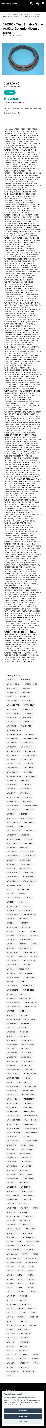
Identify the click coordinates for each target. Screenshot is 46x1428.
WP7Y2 (24, 1254)
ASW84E (22, 982)
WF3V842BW (24, 1225)
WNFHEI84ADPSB (13, 1250)
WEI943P (34, 1359)
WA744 (31, 1283)
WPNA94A (29, 734)
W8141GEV (23, 919)
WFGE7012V (22, 1329)
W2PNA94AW (30, 751)
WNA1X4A (11, 697)
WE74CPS (24, 923)
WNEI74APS (11, 1049)
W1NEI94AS (11, 747)
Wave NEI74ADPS (31, 1120)
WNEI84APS (11, 1145)
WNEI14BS (24, 1032)
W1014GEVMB (12, 1371)
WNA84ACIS (30, 1229)
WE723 (20, 1275)
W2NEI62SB (11, 1162)
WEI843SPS (22, 1359)
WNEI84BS (25, 1023)
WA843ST (10, 1363)
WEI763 (20, 1283)
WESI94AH (28, 713)
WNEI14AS (28, 722)
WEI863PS (22, 902)
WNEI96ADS (26, 701)
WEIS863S (10, 944)
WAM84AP (28, 1216)
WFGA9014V (11, 1338)
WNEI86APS (11, 1057)
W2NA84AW (25, 680)
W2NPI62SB (26, 1158)
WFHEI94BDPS (12, 990)
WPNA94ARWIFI (27, 743)
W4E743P (22, 1300)
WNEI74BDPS (28, 1061)
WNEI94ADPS (29, 822)
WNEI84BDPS (26, 1057)
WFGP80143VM (12, 1103)
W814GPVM (26, 1166)
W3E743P (10, 1325)
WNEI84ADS (26, 1065)
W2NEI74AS (23, 1367)
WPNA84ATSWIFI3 (14, 1262)
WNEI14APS (25, 1049)
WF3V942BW (29, 705)
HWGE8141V (29, 977)
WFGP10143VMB (13, 1116)
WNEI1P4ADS (12, 688)
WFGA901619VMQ (31, 1128)
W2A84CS (10, 948)
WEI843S (22, 894)
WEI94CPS (11, 940)
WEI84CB (10, 919)
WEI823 (31, 1279)
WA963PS (10, 1346)
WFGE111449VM (13, 1141)
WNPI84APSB (12, 1233)
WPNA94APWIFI (13, 738)
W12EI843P (24, 1346)
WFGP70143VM (27, 1091)
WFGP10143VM (12, 1099)
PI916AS (10, 826)
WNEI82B (22, 1028)
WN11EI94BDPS (13, 822)
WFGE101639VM (31, 684)
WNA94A (26, 692)
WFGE (9, 1376)
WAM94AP (24, 697)
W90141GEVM (12, 986)
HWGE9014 (11, 923)
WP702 (9, 969)
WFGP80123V (29, 1099)
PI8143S (23, 944)
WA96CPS (27, 906)
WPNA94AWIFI (26, 747)
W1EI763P (25, 1304)
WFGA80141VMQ (13, 898)
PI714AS (10, 1082)
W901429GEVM (31, 1132)
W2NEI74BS (23, 1082)
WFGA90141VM (25, 948)
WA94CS (23, 935)
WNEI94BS (23, 814)
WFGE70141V (12, 927)
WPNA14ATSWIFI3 (14, 734)
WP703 (21, 1267)
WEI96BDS (24, 994)
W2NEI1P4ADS (29, 755)
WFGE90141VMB (26, 973)
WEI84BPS (11, 973)
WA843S (10, 1350)
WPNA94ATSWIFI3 (14, 730)
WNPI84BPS (11, 1040)
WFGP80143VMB (31, 1116)
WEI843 (10, 1283)
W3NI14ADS (11, 717)
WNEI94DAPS (12, 701)
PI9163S (29, 885)
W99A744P (11, 1321)
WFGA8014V (25, 1334)
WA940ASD (11, 759)
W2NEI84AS (11, 1187)
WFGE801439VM (13, 1086)
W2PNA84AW (12, 1254)
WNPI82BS (23, 1011)
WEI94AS (10, 814)
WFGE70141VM (23, 889)
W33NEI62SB (12, 1166)
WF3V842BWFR (31, 1262)
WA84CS (10, 931)
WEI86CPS (35, 935)
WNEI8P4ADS (29, 1195)
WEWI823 (28, 898)
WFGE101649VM (31, 1141)
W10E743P (11, 1296)
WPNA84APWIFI (33, 1241)
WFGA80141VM (12, 906)
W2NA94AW (11, 680)
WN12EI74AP (27, 1107)
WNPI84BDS (11, 1065)
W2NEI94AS (11, 835)
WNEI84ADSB (12, 1237)
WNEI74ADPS (12, 1107)
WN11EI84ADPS (13, 1195)
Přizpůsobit (23, 1422)
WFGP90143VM (28, 1095)
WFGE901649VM (31, 805)
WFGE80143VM (28, 1111)
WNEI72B (10, 1028)
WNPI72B (10, 1011)
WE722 (35, 1208)
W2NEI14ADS (26, 726)
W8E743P (23, 1296)
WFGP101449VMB (13, 1229)
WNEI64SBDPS (12, 1061)
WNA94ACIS (11, 726)
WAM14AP (26, 688)
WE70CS (34, 956)
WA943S (10, 894)
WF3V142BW (26, 709)
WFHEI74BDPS (28, 990)
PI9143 (35, 1355)
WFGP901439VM (13, 797)
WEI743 (10, 1279)
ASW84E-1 (29, 1250)
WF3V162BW (12, 709)
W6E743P (23, 1321)
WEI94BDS (11, 998)
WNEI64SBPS (12, 1044)
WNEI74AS (26, 1137)
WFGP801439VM (13, 1216)
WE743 (20, 1279)
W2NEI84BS (11, 1023)
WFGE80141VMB (13, 977)
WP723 (30, 1271)
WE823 (9, 889)
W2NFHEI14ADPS (30, 738)
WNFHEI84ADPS (13, 1070)
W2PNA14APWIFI (13, 751)
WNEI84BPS (26, 1053)
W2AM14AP (11, 743)
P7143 (36, 1363)
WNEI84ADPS (12, 1111)
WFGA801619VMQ (14, 1132)
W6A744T (10, 1313)
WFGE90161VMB (13, 1007)
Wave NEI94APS (13, 705)
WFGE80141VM (25, 940)
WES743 (10, 1317)
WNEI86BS (11, 1015)
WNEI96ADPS (12, 1053)
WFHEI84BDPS (25, 998)
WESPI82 (24, 1338)
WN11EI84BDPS (30, 1074)
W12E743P (32, 1292)
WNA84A (24, 1208)
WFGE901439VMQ (13, 831)
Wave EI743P (12, 1304)
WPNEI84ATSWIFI (13, 1258)
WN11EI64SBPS (28, 1044)
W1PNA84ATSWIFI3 (14, 1241)
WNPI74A (10, 1204)
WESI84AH (11, 1225)
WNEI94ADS (29, 810)
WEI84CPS (26, 927)
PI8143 (9, 1359)
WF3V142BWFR (12, 755)
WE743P (10, 1267)
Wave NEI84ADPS (13, 1120)
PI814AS (27, 1078)
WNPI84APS (11, 1191)
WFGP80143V (12, 1095)
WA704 (31, 1267)
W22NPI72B (26, 1199)
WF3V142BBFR (28, 1371)
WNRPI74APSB (30, 1258)
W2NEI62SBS (12, 1137)
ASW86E (10, 982)
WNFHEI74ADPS (13, 1078)
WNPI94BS (22, 826)
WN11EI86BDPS (13, 1074)
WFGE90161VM (30, 1007)
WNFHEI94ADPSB (26, 1246)
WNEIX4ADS (11, 1208)
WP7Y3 (20, 1271)
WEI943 (22, 1325)
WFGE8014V (11, 1334)
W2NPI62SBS (30, 1019)
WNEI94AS (27, 801)
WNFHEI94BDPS (27, 818)
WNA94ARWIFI (12, 692)
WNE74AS (23, 1204)
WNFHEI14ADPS (13, 713)
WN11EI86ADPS (27, 1191)
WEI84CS (10, 902)
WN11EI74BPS (26, 1040)
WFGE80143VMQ (13, 1128)
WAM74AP (11, 1220)
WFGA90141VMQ (13, 1019)
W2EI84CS (34, 944)
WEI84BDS (11, 994)
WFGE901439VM (13, 684)
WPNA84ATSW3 (28, 1237)
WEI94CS (22, 931)
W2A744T (31, 1308)
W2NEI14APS (26, 717)
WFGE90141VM (23, 969)
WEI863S (10, 1367)
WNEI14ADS (28, 1070)
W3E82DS (22, 956)
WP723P (21, 1317)
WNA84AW (24, 1212)
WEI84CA (10, 910)
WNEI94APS (11, 818)
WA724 (9, 1271)
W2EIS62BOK (25, 1220)
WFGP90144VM (12, 1124)
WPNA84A (11, 1246)
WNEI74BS (11, 1032)
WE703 (9, 1275)
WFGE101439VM (13, 810)
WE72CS (10, 956)
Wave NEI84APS (27, 1149)
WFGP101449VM (13, 722)
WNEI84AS (27, 1103)
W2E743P (10, 1300)
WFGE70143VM (30, 1086)
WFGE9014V (24, 1363)
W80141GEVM (28, 986)
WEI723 (30, 1275)
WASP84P (10, 1342)
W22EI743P (34, 1317)
